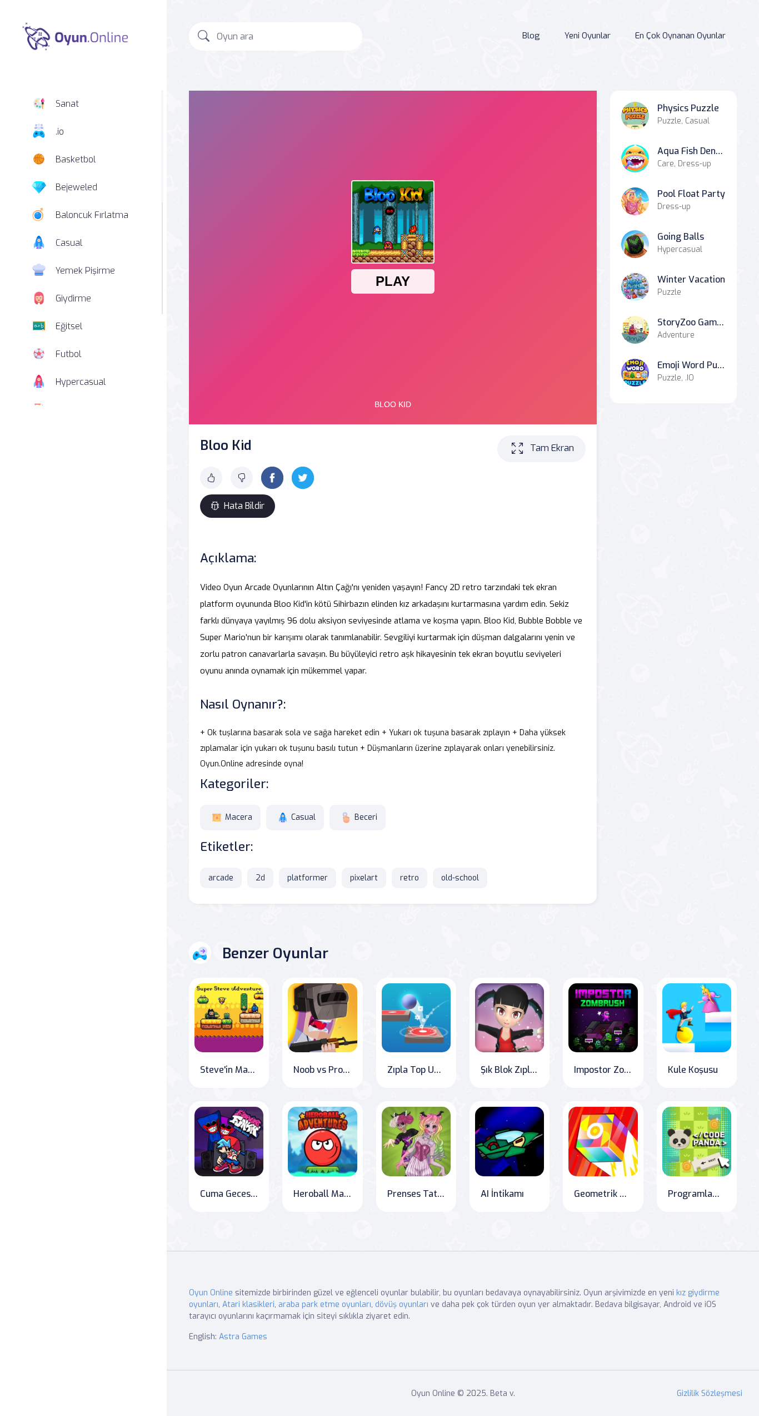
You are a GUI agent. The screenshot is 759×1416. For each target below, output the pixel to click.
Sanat (67, 104)
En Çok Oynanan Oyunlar (680, 35)
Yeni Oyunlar (588, 35)
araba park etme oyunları (324, 1304)
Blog (531, 35)
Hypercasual (81, 382)
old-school (460, 878)
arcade (220, 878)
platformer (307, 878)
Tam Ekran (552, 448)
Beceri (365, 817)
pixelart (364, 878)
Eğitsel (69, 326)
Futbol (68, 354)
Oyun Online (211, 1293)
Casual (69, 243)
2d (260, 878)
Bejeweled (76, 187)
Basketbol (76, 159)
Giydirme (73, 298)
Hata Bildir (244, 506)
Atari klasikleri (248, 1304)
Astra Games (243, 1336)
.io (60, 131)
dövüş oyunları (401, 1304)
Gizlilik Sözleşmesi (709, 1393)
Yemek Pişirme (85, 270)
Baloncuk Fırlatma (92, 215)
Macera (238, 817)
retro (409, 878)
